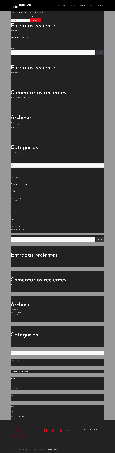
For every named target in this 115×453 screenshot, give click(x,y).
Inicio (57, 5)
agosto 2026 (14, 122)
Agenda (72, 5)
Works (82, 5)
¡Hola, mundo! (15, 30)
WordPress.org (15, 231)
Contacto (100, 5)
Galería (90, 5)
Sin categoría (15, 42)
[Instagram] (61, 430)
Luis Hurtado (52, 449)
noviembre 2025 (16, 125)
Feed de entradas (16, 226)
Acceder (13, 224)
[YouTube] (68, 430)
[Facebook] (45, 430)
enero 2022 (14, 127)
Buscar (13, 48)
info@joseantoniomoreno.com (90, 429)
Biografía (64, 5)
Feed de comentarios (17, 229)
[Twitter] (53, 430)
